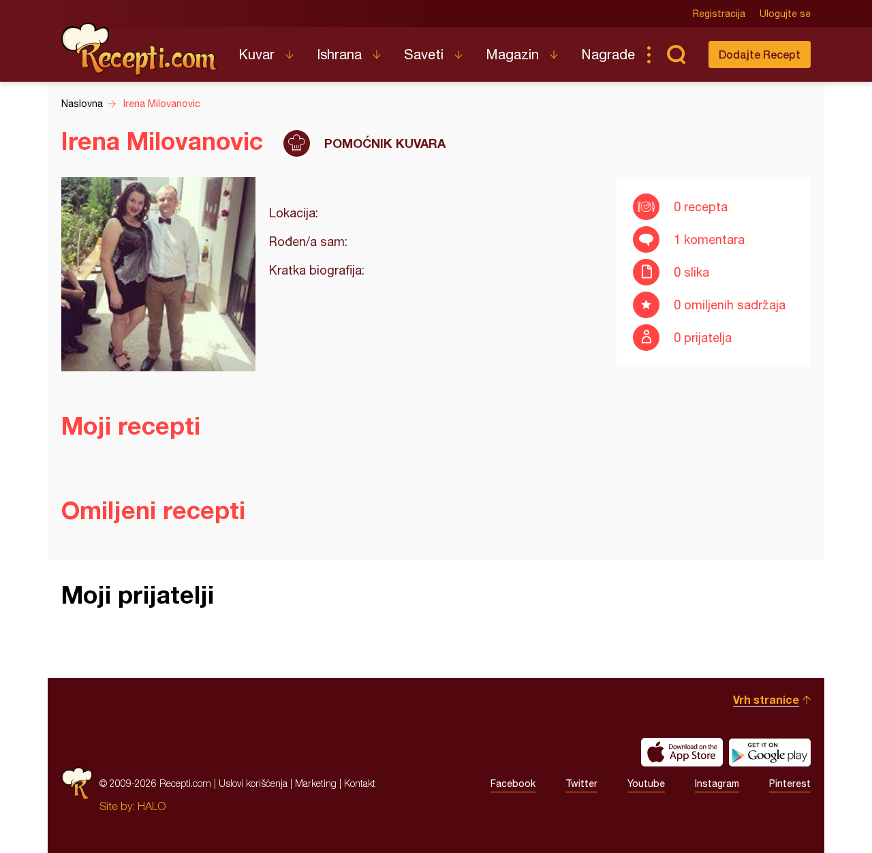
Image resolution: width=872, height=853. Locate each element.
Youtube (646, 783)
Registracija (719, 13)
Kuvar (256, 54)
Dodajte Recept (759, 54)
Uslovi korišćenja (253, 783)
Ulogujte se (785, 13)
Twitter (581, 783)
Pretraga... (675, 54)
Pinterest (790, 783)
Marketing (316, 783)
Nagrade (608, 54)
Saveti (423, 54)
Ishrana (339, 54)
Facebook (512, 783)
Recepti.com (139, 49)
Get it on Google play (770, 752)
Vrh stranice (766, 699)
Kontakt (359, 783)
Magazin (512, 54)
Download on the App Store (682, 752)
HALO (152, 806)
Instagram (717, 783)
